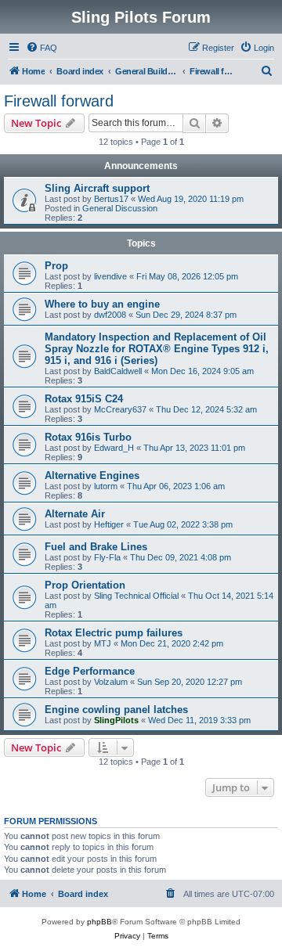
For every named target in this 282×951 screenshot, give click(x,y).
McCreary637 (120, 409)
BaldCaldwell (118, 371)
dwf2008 (110, 314)
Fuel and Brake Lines (96, 547)
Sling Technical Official (136, 595)
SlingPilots (116, 720)
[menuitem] (41, 47)
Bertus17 (111, 199)
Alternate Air (75, 514)
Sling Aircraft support (97, 188)
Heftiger (109, 524)
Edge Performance (90, 671)
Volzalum (111, 681)
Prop (56, 266)
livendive (110, 276)
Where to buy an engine (102, 304)
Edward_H (114, 447)
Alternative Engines (92, 475)
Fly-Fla (107, 557)
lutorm (106, 486)
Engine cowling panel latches (116, 709)
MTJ (102, 643)
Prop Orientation (85, 585)
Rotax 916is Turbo (88, 437)
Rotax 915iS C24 (84, 399)
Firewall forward (59, 101)
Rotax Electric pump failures (114, 633)
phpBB (99, 921)
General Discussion (119, 208)
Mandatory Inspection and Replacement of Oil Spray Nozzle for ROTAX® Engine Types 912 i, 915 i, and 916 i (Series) (157, 348)
